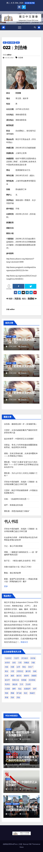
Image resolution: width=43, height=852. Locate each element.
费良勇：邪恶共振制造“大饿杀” (16, 511)
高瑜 (18, 697)
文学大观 (9, 336)
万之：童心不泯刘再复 (13, 546)
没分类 (8, 754)
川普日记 (20, 671)
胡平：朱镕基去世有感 (13, 505)
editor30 (26, 739)
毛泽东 (7, 684)
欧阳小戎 (15, 680)
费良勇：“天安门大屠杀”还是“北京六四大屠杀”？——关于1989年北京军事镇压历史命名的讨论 (21, 464)
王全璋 (28, 684)
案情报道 (8, 803)
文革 (6, 676)
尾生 (6, 671)
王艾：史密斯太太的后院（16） (20, 394)
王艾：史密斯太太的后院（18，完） (20, 341)
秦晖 (14, 689)
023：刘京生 (14, 298)
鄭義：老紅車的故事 (12, 573)
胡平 (34, 689)
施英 (12, 676)
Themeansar (36, 844)
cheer (23, 346)
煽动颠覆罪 (16, 803)
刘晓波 (26, 662)
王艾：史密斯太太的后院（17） (20, 367)
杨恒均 (26, 676)
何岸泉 (33, 658)
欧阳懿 (23, 680)
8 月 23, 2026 (13, 764)
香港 (6, 697)
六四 (19, 662)
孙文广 (30, 667)
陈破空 (32, 693)
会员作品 (8, 729)
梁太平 (7, 680)
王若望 (7, 689)
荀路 (6, 693)
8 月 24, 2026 (13, 739)
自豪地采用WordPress (10, 844)
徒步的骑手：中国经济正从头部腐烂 (19, 439)
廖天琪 (28, 671)
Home (22, 847)
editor (9, 55)
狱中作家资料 (11, 42)
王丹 (21, 684)
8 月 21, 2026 (13, 814)
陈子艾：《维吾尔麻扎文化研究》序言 (20, 561)
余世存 (7, 662)
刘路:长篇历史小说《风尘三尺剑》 (18, 567)
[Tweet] (30, 286)
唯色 (24, 667)
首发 (18, 42)
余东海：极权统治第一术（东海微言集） (21, 424)
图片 (5, 42)
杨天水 (19, 676)
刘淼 (33, 662)
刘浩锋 (20, 58)
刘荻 (6, 667)
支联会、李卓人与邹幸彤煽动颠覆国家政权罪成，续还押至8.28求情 (21, 809)
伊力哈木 (24, 658)
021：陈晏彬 (28, 298)
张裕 (34, 671)
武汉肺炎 (32, 680)
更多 (6, 586)
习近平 (16, 658)
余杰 (14, 662)
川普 (12, 671)
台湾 (18, 667)
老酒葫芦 (27, 689)
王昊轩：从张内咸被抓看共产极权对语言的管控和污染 (21, 758)
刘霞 (12, 667)
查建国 (34, 676)
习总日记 (8, 658)
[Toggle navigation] (20, 27)
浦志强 (14, 684)
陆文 (25, 693)
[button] (35, 27)
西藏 (12, 693)
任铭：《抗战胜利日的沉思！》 (17, 499)
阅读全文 (24, 642)
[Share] (18, 286)
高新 (12, 697)
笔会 (19, 689)
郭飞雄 (19, 693)
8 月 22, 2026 (13, 789)
